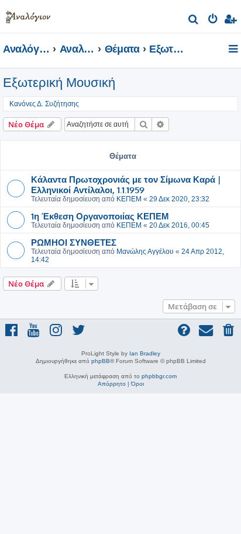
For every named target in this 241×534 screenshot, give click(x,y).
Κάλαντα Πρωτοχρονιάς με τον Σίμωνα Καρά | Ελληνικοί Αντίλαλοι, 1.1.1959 (126, 184)
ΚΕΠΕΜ (129, 199)
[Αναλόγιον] (28, 15)
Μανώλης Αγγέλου (145, 251)
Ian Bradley (144, 353)
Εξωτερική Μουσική (59, 82)
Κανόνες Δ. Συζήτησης (44, 104)
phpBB (100, 361)
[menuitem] (194, 21)
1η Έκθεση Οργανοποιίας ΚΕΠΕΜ (100, 216)
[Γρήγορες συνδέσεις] (234, 49)
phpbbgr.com (159, 376)
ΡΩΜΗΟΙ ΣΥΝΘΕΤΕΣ (73, 242)
